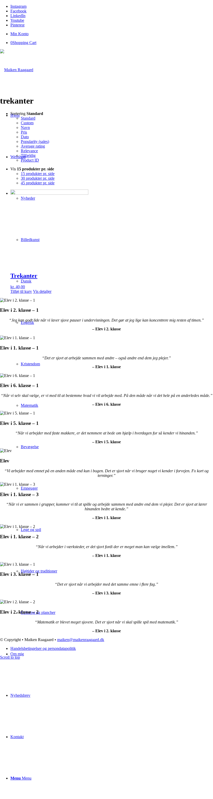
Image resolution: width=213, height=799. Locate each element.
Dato (25, 137)
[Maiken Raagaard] (16, 70)
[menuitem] (111, 34)
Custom (27, 123)
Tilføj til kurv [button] (21, 291)
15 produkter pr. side (38, 173)
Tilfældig (28, 155)
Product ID (30, 160)
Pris (24, 132)
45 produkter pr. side (38, 183)
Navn (25, 127)
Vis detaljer (42, 291)
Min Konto (19, 34)
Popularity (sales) (35, 141)
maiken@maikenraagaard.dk (80, 639)
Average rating (33, 146)
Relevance (29, 151)
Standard (28, 118)
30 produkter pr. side (38, 178)
